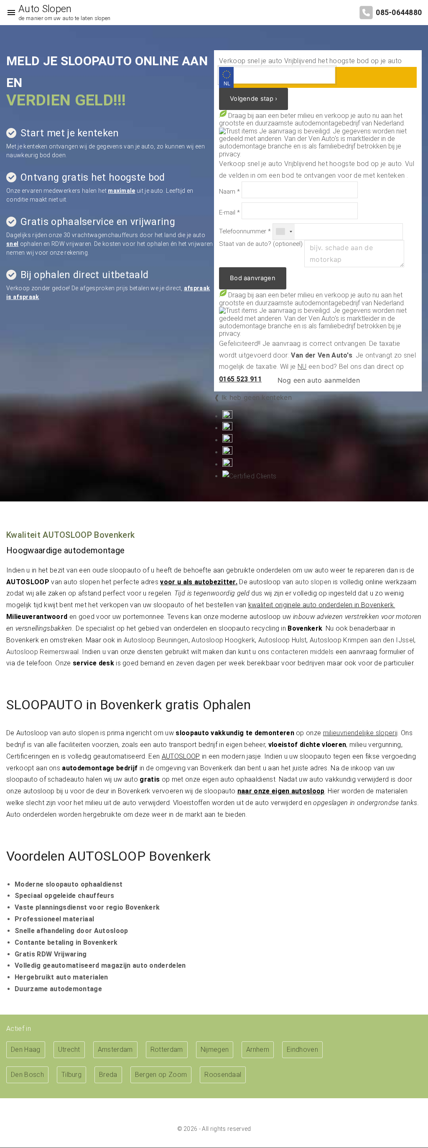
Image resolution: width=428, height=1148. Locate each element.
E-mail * (229, 212)
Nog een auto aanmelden (317, 380)
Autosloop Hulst (282, 640)
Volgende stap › (253, 98)
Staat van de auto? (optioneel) (261, 244)
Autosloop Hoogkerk (223, 640)
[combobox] (284, 232)
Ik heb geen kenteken (257, 397)
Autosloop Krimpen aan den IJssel (362, 640)
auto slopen (313, 582)
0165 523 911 (240, 379)
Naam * (229, 191)
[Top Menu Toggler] (9, 12)
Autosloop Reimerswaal (42, 652)
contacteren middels (302, 652)
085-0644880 (399, 12)
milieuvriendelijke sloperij (360, 733)
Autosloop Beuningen (156, 640)
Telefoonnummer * (245, 231)
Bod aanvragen (252, 278)
